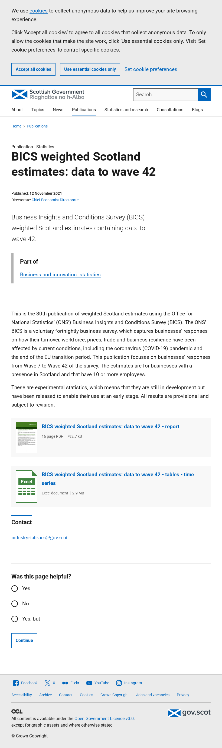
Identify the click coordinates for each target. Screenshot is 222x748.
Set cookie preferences (151, 69)
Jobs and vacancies (152, 695)
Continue (24, 640)
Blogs (197, 109)
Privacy (183, 695)
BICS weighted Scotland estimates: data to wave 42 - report (110, 426)
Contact (66, 695)
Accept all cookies (33, 69)
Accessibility (21, 695)
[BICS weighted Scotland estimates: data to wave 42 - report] (26, 437)
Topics (37, 109)
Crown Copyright (114, 695)
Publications (84, 109)
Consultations (170, 109)
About (17, 109)
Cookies (86, 695)
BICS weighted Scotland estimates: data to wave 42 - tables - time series (118, 478)
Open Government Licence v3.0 (104, 718)
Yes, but (31, 619)
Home (16, 126)
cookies (39, 11)
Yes (26, 588)
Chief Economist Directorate (55, 200)
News (58, 109)
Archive (45, 695)
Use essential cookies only (90, 69)
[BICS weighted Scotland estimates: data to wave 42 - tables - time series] (26, 486)
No (25, 603)
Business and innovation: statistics (60, 274)
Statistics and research (126, 109)
